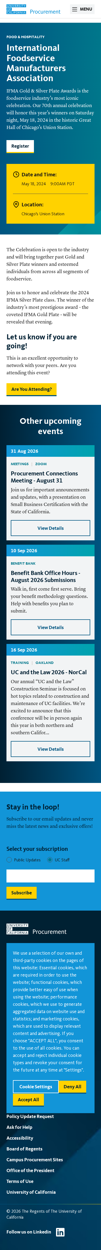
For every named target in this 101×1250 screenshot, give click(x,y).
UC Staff (62, 859)
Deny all (72, 1086)
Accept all (28, 1099)
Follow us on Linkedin (28, 1232)
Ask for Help (19, 1127)
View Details (50, 528)
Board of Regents (24, 1149)
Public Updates (27, 859)
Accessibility (19, 1138)
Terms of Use (19, 1181)
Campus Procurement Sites (34, 1159)
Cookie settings (35, 1086)
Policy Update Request (30, 1116)
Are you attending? (31, 389)
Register (20, 146)
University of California (31, 1192)
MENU (86, 9)
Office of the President (30, 1170)
